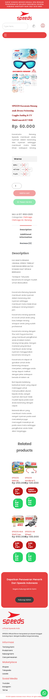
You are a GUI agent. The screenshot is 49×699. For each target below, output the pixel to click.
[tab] (26, 228)
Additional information (26, 236)
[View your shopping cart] (33, 26)
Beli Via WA (16, 504)
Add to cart (25, 193)
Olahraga (27, 217)
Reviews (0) (26, 243)
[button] (44, 693)
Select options (32, 490)
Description (26, 229)
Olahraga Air (18, 220)
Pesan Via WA (26, 202)
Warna (18, 159)
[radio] (15, 165)
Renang (28, 220)
